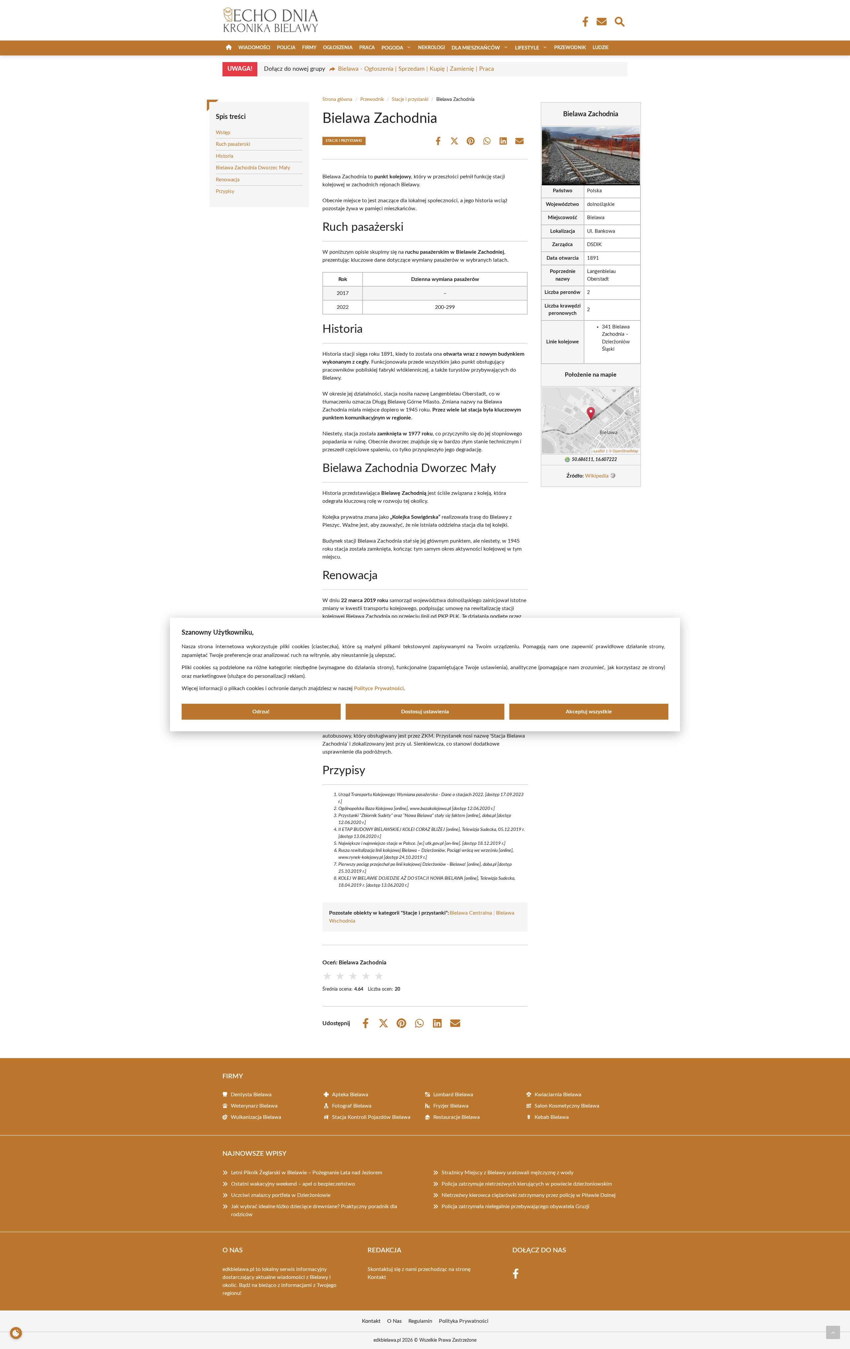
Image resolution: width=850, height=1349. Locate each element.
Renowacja (227, 179)
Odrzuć (261, 711)
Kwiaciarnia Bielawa (558, 1094)
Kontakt (377, 1277)
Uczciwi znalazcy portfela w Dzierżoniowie (280, 1195)
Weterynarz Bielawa (254, 1106)
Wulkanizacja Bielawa (256, 1117)
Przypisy (225, 191)
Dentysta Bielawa (251, 1094)
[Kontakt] (601, 21)
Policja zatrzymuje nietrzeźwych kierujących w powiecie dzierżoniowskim (527, 1184)
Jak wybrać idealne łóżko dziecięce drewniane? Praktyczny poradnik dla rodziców (314, 1210)
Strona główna (337, 99)
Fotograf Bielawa (352, 1106)
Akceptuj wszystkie (589, 711)
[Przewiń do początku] (833, 1332)
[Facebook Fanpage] (583, 21)
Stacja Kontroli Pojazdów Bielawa (371, 1117)
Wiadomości (254, 47)
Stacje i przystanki (410, 99)
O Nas (394, 1321)
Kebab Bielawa (552, 1117)
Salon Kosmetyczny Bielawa (567, 1106)
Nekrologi (431, 47)
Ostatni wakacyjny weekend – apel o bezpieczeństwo (293, 1184)
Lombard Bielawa (453, 1094)
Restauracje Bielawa (456, 1117)
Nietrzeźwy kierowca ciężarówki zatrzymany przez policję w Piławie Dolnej (529, 1195)
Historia (224, 156)
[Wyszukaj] (619, 21)
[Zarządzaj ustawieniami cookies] (16, 1333)
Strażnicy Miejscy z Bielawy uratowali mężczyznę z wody (507, 1172)
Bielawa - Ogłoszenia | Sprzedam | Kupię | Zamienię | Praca (416, 69)
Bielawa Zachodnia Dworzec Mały (253, 167)
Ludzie (601, 47)
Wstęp (223, 132)
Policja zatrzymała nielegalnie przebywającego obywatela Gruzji (515, 1206)
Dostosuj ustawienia (425, 711)
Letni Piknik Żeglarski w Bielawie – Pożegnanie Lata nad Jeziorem (306, 1172)
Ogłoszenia (338, 47)
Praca (367, 47)
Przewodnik (570, 47)
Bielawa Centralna (471, 913)
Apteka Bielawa (350, 1094)
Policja (286, 47)
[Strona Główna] (228, 48)
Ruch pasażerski (233, 144)
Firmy (309, 47)
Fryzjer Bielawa (450, 1106)
